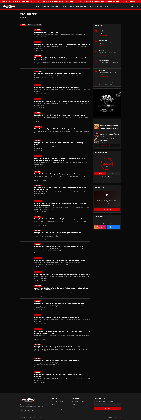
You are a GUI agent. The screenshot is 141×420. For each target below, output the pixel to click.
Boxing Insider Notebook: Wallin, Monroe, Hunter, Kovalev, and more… (58, 87)
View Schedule (102, 35)
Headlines (38, 29)
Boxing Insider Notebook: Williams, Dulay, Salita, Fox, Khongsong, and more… (60, 219)
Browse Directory (103, 66)
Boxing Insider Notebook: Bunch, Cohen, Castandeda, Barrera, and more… (59, 246)
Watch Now (101, 45)
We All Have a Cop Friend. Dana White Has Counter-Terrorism (55, 1)
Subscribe (107, 408)
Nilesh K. (118, 417)
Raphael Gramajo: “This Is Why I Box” (46, 32)
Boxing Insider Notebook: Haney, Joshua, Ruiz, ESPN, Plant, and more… (58, 347)
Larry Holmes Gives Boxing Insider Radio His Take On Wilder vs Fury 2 (58, 73)
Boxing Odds (75, 404)
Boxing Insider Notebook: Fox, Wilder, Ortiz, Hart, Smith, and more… (57, 360)
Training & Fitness (82, 6)
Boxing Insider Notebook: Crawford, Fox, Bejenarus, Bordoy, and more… (58, 317)
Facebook (114, 227)
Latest (23, 24)
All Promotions (107, 145)
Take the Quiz (107, 209)
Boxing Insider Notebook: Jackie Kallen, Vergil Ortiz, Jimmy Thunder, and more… (61, 101)
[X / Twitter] (21, 410)
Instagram (101, 227)
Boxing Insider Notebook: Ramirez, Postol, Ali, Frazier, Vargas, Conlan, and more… (62, 44)
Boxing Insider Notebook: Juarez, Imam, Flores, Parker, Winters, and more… (59, 115)
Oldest (39, 24)
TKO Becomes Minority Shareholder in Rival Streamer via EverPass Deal (99, 1)
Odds (72, 6)
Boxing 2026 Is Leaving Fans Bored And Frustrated (16, 1)
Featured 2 (38, 55)
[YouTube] (28, 410)
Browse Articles (103, 76)
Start (100, 173)
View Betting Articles (104, 55)
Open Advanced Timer (107, 181)
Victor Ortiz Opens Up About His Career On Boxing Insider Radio (56, 129)
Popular (30, 24)
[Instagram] (25, 410)
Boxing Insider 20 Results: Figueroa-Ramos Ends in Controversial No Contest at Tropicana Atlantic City (109, 127)
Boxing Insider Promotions (50, 6)
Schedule (65, 6)
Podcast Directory (96, 6)
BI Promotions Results (78, 401)
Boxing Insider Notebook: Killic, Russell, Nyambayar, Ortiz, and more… (58, 233)
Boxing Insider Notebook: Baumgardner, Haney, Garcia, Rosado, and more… (59, 303)
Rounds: (104, 177)
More (107, 6)
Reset (113, 173)
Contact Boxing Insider (57, 409)
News (37, 6)
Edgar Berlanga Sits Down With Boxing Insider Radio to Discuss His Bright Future (62, 274)
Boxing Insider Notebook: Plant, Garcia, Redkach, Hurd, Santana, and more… (60, 260)
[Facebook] (32, 410)
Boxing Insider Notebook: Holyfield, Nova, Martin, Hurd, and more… (57, 174)
